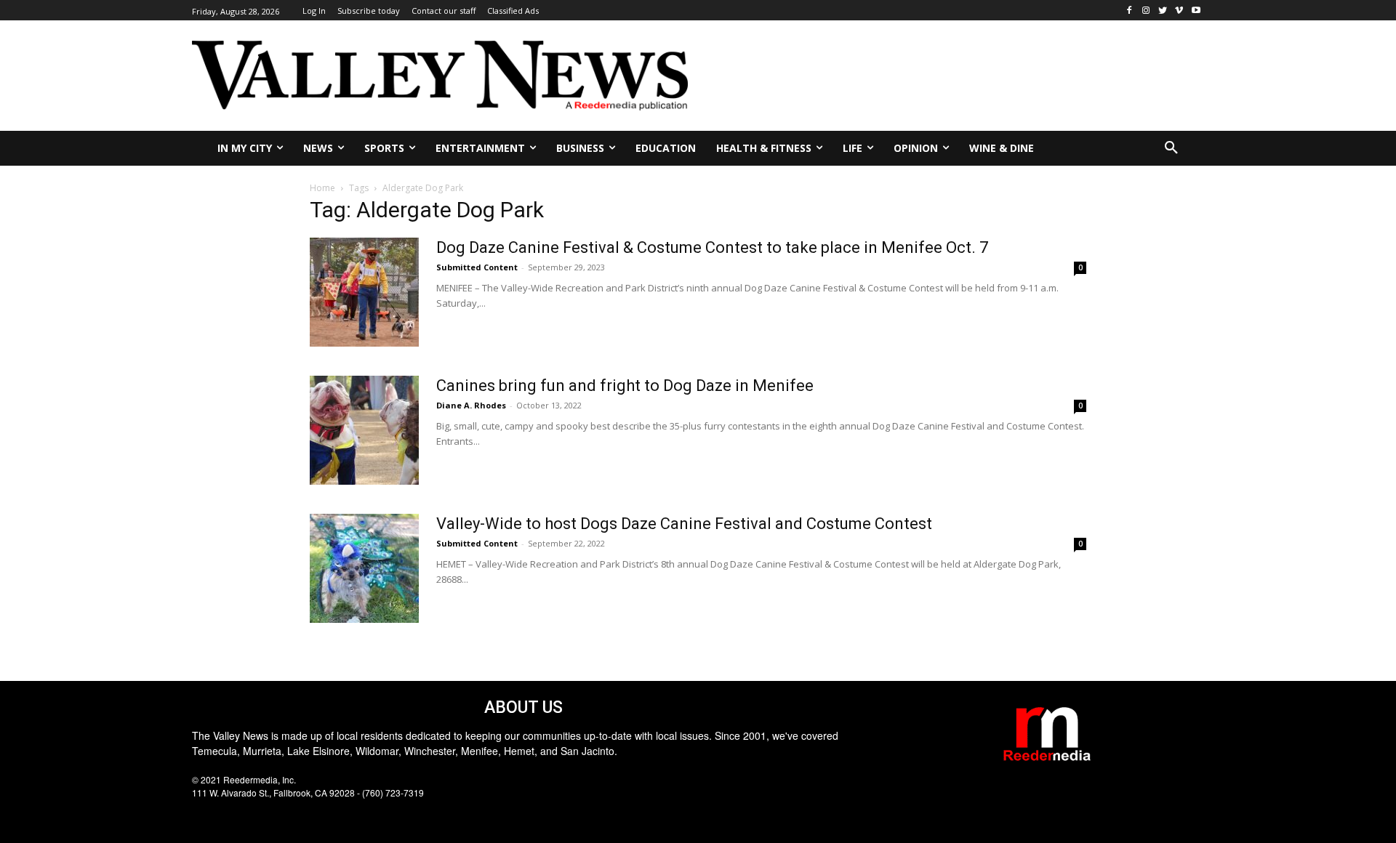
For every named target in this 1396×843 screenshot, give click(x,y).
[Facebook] (1129, 10)
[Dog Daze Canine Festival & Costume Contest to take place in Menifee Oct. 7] (364, 292)
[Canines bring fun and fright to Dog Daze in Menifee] (364, 430)
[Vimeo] (1179, 10)
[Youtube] (1195, 10)
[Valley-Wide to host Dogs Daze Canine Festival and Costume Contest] (364, 568)
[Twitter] (1163, 10)
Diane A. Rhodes (471, 405)
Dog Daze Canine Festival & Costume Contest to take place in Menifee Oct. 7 (712, 247)
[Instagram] (1146, 10)
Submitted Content (477, 267)
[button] (1171, 148)
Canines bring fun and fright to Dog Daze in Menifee (625, 385)
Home (322, 188)
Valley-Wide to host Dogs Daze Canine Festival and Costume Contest (684, 524)
